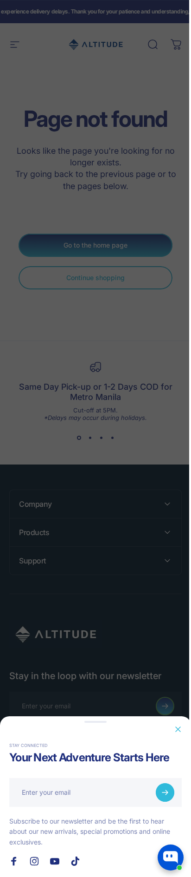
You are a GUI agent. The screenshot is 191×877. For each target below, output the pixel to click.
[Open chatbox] (171, 857)
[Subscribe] (165, 792)
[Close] (178, 729)
